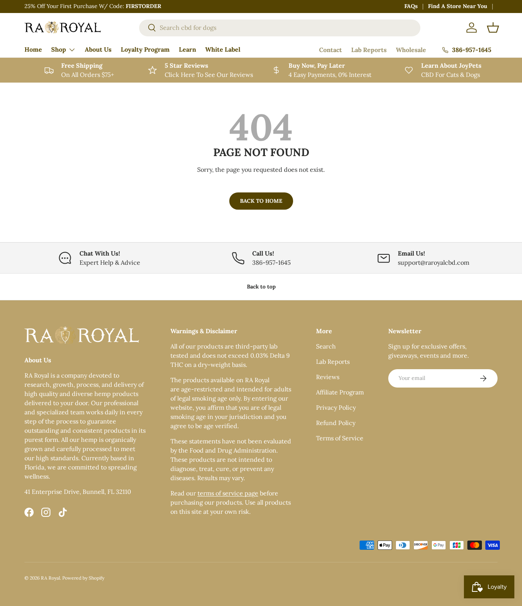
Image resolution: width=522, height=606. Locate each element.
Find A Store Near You (457, 6)
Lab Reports (369, 50)
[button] (493, 27)
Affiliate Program (340, 392)
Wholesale (411, 50)
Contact (330, 50)
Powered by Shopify (83, 578)
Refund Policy (335, 423)
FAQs (411, 6)
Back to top (261, 286)
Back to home (261, 200)
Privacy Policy (336, 407)
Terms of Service (339, 438)
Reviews (327, 377)
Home (33, 49)
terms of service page (228, 493)
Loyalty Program (145, 49)
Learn (187, 49)
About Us (98, 49)
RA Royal (50, 578)
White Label (222, 49)
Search (326, 346)
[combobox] (279, 27)
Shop (58, 49)
